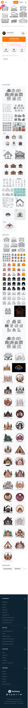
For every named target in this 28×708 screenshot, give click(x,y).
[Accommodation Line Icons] (13, 318)
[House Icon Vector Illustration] (8, 264)
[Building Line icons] (8, 242)
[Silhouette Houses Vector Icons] (13, 159)
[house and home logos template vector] (9, 300)
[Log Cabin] (8, 186)
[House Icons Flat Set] (7, 126)
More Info (6, 58)
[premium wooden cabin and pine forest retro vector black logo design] (8, 276)
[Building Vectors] (9, 224)
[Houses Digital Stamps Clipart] (7, 107)
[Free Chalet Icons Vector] (8, 135)
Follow (23, 34)
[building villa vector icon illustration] (8, 394)
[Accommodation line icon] (19, 136)
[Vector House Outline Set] (7, 233)
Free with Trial (14, 39)
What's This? (15, 55)
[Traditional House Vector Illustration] (9, 146)
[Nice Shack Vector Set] (13, 200)
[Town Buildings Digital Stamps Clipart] (8, 252)
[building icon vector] (7, 214)
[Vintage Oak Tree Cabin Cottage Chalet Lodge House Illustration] (8, 451)
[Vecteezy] (2, 2)
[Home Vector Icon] (8, 174)
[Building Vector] (13, 94)
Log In (21, 2)
